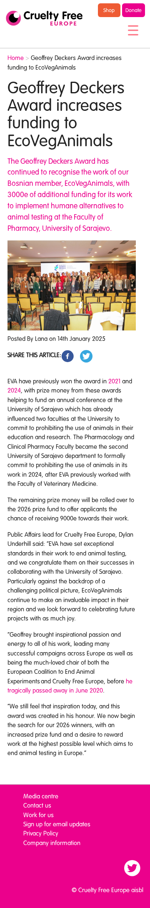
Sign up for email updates (56, 824)
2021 (114, 381)
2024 (14, 390)
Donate (133, 10)
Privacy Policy (40, 833)
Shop (109, 10)
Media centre (40, 796)
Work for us (38, 814)
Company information (51, 842)
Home (16, 57)
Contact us (37, 805)
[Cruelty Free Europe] (44, 18)
